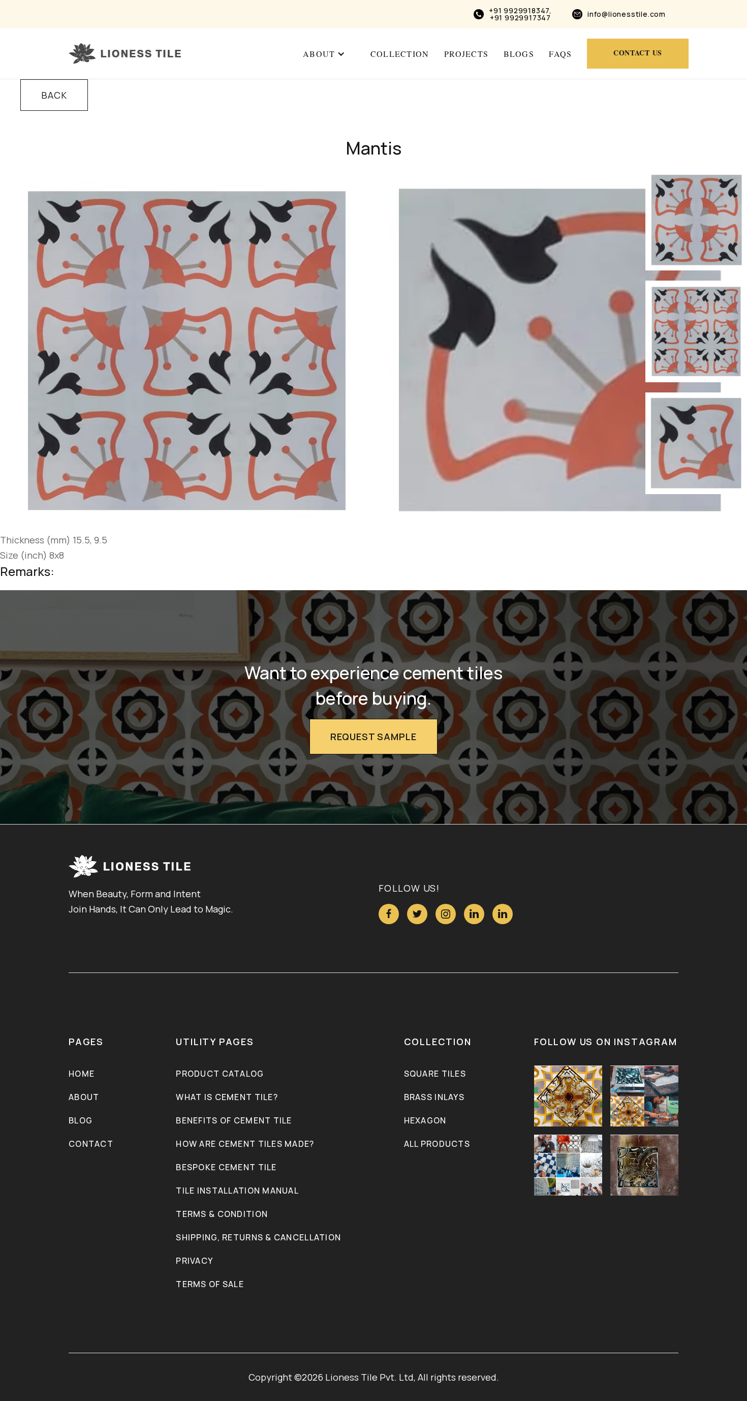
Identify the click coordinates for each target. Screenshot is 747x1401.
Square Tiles (435, 1073)
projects (466, 53)
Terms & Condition (222, 1214)
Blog (80, 1120)
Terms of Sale (210, 1284)
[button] (324, 54)
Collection (399, 53)
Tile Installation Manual (237, 1190)
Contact (91, 1143)
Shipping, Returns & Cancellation (258, 1237)
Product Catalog (220, 1073)
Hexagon (425, 1120)
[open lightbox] (186, 350)
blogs (519, 53)
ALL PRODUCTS (437, 1143)
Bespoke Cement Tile (226, 1167)
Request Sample (373, 736)
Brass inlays (434, 1097)
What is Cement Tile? (227, 1097)
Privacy (194, 1260)
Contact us (637, 52)
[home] (125, 53)
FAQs (560, 53)
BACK (54, 95)
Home (82, 1073)
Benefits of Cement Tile (234, 1120)
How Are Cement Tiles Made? (245, 1143)
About (84, 1097)
